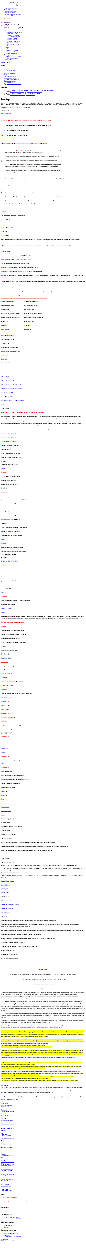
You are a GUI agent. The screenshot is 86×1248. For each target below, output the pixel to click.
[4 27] (14, 433)
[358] (2, 705)
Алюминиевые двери (10, 12)
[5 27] (2, 437)
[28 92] (3, 752)
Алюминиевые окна (10, 11)
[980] (2, 488)
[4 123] (7, 881)
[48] (2, 819)
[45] (8, 912)
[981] (5, 488)
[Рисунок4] (4, 359)
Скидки (6, 1227)
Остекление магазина (13, 45)
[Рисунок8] (10, 376)
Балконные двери (12, 38)
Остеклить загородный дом (12, 1211)
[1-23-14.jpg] (14, 400)
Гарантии (6, 1235)
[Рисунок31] (4, 904)
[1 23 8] (8, 400)
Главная (3, 62)
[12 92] (7, 685)
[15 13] (10, 819)
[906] (5, 592)
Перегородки (8, 59)
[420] (2, 795)
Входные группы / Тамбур (11, 44)
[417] (2, 791)
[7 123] (12, 881)
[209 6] (7, 888)
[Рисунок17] (11, 388)
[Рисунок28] (4, 908)
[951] (5, 658)
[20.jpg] (17, 904)
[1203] (3, 468)
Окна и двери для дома (14, 56)
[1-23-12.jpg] (9, 392)
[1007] (2, 227)
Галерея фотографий (10, 70)
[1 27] (2, 433)
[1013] (7, 227)
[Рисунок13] (4, 384)
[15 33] (12, 697)
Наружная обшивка (13, 52)
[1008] (2, 235)
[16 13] (6, 819)
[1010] (2, 231)
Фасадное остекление (10, 73)
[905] (2, 592)
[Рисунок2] (4, 325)
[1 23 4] (3, 400)
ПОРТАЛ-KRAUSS (9, 15)
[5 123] (3, 888)
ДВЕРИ (6, 30)
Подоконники (8, 72)
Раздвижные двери (12, 33)
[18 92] (3, 733)
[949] (9, 654)
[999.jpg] (3, 763)
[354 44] (7, 709)
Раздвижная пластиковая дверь (6, 1189)
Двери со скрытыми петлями (12, 84)
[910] (9, 608)
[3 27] (10, 433)
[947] (2, 654)
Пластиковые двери (13, 35)
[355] (2, 709)
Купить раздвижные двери (11, 1217)
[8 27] (14, 437)
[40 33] (3, 697)
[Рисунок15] (18, 384)
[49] (2, 912)
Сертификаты (8, 1225)
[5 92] (2, 673)
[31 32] (7, 900)
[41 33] (7, 697)
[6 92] (6, 673)
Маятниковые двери (13, 39)
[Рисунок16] (4, 388)
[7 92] (10, 673)
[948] (5, 654)
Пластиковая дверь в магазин (18, 93)
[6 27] (6, 437)
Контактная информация (11, 1233)
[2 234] (3, 192)
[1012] (11, 227)
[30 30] (7, 896)
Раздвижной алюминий (11, 8)
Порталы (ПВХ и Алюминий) (12, 14)
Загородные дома (9, 55)
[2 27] (6, 433)
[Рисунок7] (4, 376)
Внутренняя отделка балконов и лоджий (7, 1169)
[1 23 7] (3, 404)
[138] (5, 912)
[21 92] (3, 748)
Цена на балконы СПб (13, 53)
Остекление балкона (13, 48)
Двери (6, 68)
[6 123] (3, 885)
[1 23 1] (3, 392)
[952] (9, 658)
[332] (2, 561)
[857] (2, 539)
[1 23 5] (10, 396)
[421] (5, 795)
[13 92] (7, 807)
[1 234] (3, 162)
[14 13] (15, 819)
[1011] (6, 231)
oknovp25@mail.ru (6, 113)
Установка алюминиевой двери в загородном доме (24, 90)
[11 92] (11, 685)
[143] (5, 916)
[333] (5, 561)
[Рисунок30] (11, 904)
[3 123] (3, 881)
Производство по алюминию (12, 1236)
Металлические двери (13, 41)
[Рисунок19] (18, 388)
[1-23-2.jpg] (4, 396)
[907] (2, 608)
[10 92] (3, 685)
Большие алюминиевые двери (19, 92)
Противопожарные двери (14, 32)
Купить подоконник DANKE (12, 1219)
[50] (2, 916)
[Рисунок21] (11, 908)
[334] (9, 561)
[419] (5, 791)
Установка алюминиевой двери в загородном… (7, 1111)
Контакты (7, 9)
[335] (13, 561)
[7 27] (10, 437)
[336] (16, 561)
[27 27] (3, 892)
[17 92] (3, 807)
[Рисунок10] (4, 380)
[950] (2, 658)
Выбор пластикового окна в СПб (7, 1179)
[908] (5, 612)
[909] (5, 608)
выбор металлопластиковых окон (7, 1162)
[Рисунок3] (27, 325)
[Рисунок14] (11, 384)
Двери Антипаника (9, 82)
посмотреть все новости (47, 90)
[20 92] (12, 733)
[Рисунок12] (11, 380)
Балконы (6, 47)
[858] (5, 539)
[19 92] (7, 733)
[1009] (7, 235)
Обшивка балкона (12, 50)
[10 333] (7, 885)
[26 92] (7, 748)
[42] (11, 900)
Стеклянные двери (12, 42)
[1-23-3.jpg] (21, 400)
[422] (2, 799)
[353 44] (6, 705)
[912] (2, 612)
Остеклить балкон (15, 95)
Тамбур (6, 75)
